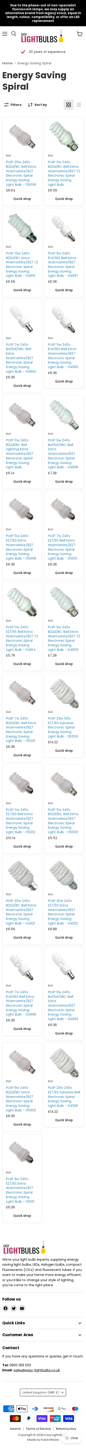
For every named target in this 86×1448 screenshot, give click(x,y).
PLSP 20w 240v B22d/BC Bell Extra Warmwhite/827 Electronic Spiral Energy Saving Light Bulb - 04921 (21, 911)
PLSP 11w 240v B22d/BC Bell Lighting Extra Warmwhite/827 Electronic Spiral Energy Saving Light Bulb (19, 453)
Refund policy (66, 1429)
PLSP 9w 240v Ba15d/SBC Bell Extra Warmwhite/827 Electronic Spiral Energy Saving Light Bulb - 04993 (63, 1005)
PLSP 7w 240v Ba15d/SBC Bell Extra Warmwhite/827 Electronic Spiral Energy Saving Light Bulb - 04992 (21, 358)
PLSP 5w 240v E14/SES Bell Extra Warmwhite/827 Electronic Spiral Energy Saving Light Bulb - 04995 (63, 355)
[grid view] (69, 105)
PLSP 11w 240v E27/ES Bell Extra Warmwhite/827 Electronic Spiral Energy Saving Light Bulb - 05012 (20, 820)
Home (7, 63)
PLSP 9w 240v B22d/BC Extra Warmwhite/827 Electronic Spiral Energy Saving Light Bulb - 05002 (21, 1098)
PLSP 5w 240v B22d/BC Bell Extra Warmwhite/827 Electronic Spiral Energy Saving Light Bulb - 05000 (63, 820)
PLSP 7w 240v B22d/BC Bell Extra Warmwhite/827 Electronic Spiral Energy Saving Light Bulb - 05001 (21, 729)
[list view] (79, 105)
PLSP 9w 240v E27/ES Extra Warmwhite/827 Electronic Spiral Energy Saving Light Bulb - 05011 (20, 1190)
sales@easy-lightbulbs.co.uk (37, 1370)
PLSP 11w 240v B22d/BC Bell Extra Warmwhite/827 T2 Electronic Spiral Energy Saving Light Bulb (64, 173)
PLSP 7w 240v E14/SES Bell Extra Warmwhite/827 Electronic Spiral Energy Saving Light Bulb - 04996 (21, 1003)
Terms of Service (38, 1429)
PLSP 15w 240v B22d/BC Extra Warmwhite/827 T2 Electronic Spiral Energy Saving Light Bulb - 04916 (22, 264)
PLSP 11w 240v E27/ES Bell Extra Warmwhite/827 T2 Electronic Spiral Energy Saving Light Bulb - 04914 (22, 638)
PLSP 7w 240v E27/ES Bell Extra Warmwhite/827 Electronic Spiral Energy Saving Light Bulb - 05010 (62, 546)
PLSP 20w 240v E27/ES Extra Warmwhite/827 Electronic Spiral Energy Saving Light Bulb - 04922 (63, 911)
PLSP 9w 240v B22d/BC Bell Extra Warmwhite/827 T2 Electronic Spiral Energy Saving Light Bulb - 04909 (64, 638)
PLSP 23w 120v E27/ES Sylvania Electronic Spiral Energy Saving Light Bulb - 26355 (63, 727)
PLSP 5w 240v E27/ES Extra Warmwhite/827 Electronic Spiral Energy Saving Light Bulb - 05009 (21, 546)
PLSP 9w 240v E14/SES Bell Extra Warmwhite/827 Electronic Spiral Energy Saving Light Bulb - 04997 (63, 264)
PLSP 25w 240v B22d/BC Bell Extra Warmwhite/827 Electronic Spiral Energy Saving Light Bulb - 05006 (21, 173)
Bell (8, 155)
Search (15, 1429)
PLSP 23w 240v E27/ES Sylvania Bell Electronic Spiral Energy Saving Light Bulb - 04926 (64, 1096)
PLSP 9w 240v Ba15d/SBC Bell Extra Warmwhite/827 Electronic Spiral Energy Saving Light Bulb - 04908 (63, 453)
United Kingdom (40, 1392)
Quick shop (22, 199)
